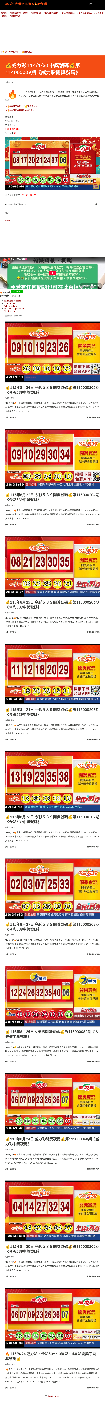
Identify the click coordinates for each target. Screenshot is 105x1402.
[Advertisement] (52, 34)
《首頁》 (4, 13)
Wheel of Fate (10, 306)
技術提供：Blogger (53, 1396)
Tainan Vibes (10, 303)
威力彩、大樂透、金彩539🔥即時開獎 (26, 3)
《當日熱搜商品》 (84, 13)
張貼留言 (8, 220)
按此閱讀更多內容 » (93, 417)
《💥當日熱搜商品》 (9, 52)
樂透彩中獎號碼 (21, 204)
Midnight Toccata (12, 300)
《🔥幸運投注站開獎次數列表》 (20, 110)
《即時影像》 (15, 16)
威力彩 (13, 204)
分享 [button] (95, 204)
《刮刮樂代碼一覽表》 (19, 13)
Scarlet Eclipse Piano (14, 308)
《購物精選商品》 (67, 13)
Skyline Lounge (11, 311)
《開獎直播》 (36, 13)
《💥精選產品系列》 (28, 52)
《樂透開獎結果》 (51, 13)
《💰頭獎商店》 (30, 106)
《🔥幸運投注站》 (13, 106)
